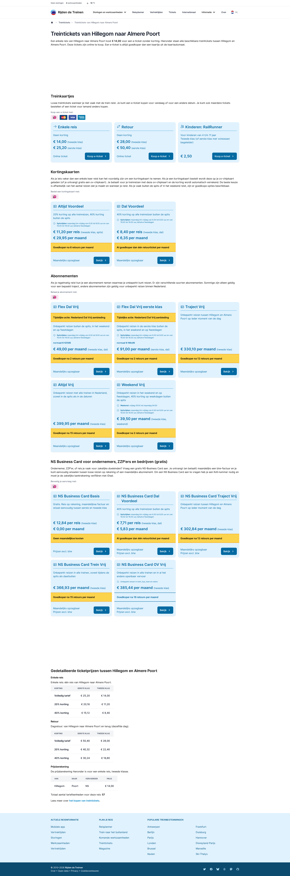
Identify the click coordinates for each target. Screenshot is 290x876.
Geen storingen (57, 3)
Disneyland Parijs (205, 843)
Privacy (74, 871)
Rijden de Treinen (74, 867)
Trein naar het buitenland (113, 832)
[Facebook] (211, 869)
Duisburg (201, 832)
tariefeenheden (74, 794)
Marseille (201, 848)
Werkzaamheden (60, 843)
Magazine (104, 848)
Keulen (151, 853)
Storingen (56, 837)
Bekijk (99, 260)
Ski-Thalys (202, 853)
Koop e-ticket (95, 156)
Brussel (151, 848)
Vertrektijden (156, 12)
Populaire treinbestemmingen (165, 819)
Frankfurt (201, 826)
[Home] (52, 22)
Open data (63, 871)
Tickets (172, 12)
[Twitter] (204, 869)
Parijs (150, 837)
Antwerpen (153, 826)
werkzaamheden (74, 3)
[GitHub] (237, 869)
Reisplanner (138, 12)
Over (223, 12)
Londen (151, 843)
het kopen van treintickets (84, 800)
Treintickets (64, 22)
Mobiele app (58, 826)
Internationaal (189, 12)
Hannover (201, 837)
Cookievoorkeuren (90, 871)
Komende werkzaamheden (114, 837)
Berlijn (150, 832)
